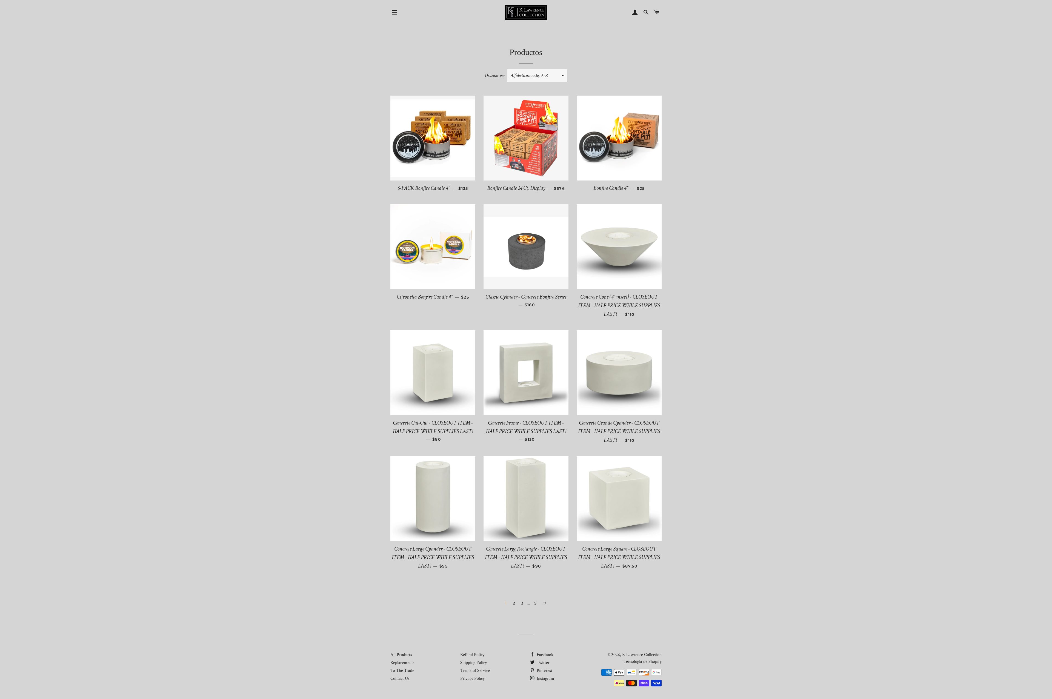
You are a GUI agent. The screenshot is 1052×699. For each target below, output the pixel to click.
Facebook (544, 655)
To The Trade (402, 671)
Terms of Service (475, 671)
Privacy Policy (472, 678)
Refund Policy (472, 655)
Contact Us (400, 678)
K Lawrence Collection (642, 655)
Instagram (545, 678)
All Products (401, 655)
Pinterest (544, 671)
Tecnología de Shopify (643, 661)
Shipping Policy (473, 663)
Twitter (543, 663)
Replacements (402, 663)
